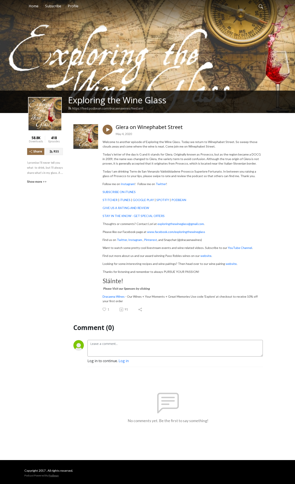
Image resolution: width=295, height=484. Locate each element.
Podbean (54, 475)
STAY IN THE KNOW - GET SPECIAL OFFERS (134, 216)
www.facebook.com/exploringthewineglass (176, 232)
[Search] (261, 6)
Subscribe (53, 6)
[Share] (140, 309)
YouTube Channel (239, 248)
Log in (124, 360)
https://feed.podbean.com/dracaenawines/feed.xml (107, 108)
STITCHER (110, 200)
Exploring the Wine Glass (117, 100)
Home (33, 6)
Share (37, 151)
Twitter (160, 184)
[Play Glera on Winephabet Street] (108, 130)
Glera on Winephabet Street (149, 127)
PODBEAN (178, 200)
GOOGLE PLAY (143, 200)
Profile (73, 6)
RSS (56, 151)
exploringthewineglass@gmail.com (180, 224)
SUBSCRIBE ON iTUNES (119, 192)
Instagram (127, 184)
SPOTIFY (163, 200)
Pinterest (150, 240)
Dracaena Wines (114, 296)
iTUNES (125, 200)
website (205, 256)
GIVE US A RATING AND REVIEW (126, 208)
